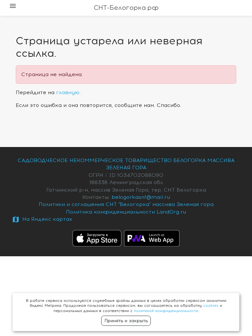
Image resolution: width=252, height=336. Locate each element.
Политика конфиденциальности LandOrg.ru (126, 212)
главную (67, 92)
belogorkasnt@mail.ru (141, 197)
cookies (211, 305)
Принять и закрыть (126, 321)
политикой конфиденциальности (166, 310)
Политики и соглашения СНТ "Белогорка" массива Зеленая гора (126, 204)
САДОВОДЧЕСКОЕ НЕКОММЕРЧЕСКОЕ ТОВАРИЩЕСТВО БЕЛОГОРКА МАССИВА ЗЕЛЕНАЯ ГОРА (126, 164)
